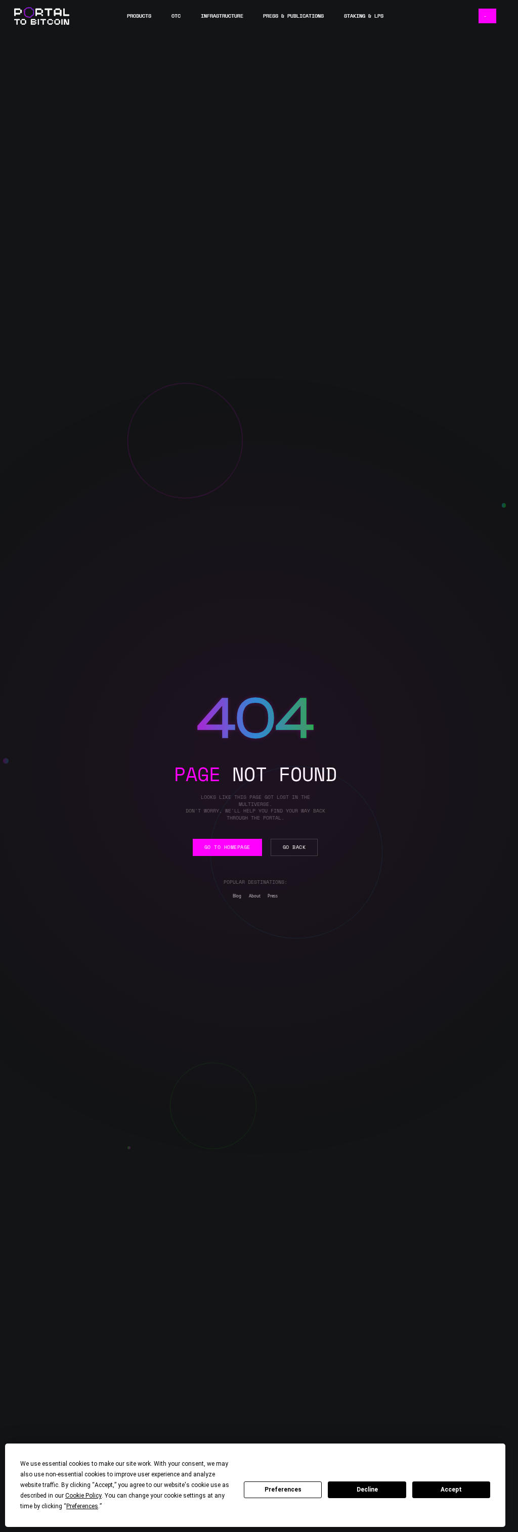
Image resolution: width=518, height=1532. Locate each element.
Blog (237, 895)
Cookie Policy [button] (83, 1495)
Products (139, 16)
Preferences (283, 1489)
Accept (451, 1489)
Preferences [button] (82, 1506)
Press (273, 895)
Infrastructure (222, 16)
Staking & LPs (363, 16)
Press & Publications (293, 16)
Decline (367, 1489)
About (255, 895)
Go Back (294, 846)
